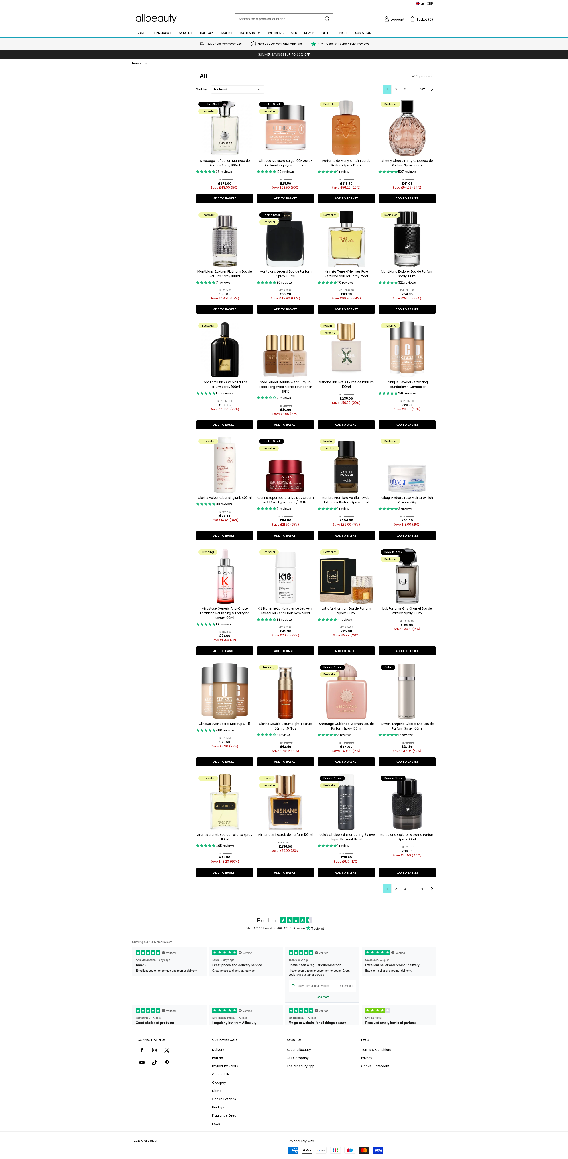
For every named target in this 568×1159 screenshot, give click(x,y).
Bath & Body (250, 33)
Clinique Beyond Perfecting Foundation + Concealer (407, 384)
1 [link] (387, 89)
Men (294, 33)
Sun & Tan (363, 33)
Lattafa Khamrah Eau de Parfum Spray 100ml (346, 610)
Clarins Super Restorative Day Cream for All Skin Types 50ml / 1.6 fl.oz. (285, 500)
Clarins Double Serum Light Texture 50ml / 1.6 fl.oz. (285, 726)
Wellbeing (276, 33)
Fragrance (163, 33)
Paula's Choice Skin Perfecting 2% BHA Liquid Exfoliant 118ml (346, 837)
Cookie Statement (375, 1066)
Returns (218, 1058)
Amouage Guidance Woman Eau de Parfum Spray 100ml (346, 726)
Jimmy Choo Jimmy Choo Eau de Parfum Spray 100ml (407, 163)
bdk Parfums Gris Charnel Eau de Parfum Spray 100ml (407, 610)
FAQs (216, 1123)
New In (309, 33)
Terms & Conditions (376, 1049)
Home (136, 63)
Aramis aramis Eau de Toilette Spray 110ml (224, 837)
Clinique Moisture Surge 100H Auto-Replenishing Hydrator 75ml (285, 163)
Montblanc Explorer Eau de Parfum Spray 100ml (407, 273)
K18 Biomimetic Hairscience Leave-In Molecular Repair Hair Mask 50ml (285, 610)
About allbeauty (299, 1049)
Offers (326, 33)
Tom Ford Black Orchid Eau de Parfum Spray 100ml (224, 384)
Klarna (216, 1091)
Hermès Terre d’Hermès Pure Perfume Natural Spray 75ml (346, 273)
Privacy (366, 1058)
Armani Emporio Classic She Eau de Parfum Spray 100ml (407, 726)
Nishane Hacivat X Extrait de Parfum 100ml (346, 384)
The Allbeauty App (300, 1066)
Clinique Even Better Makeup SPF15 (224, 724)
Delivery (218, 1049)
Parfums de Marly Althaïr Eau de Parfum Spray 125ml (346, 163)
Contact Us (220, 1074)
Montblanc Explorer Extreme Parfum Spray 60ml (407, 837)
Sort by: (201, 89)
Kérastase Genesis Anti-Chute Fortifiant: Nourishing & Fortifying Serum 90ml (224, 613)
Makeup (227, 33)
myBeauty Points (225, 1066)
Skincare (186, 33)
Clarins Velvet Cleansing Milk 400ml (225, 497)
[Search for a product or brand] (327, 18)
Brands (141, 33)
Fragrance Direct (225, 1115)
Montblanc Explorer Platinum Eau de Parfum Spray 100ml (224, 273)
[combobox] (284, 19)
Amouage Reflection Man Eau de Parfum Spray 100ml (225, 163)
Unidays (218, 1107)
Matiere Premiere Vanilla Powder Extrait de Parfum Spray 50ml (346, 500)
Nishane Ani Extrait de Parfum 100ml (285, 834)
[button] (394, 19)
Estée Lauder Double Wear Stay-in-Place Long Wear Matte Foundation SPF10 (285, 387)
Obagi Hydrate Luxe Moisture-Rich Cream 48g (407, 500)
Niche (343, 33)
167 (422, 89)
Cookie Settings (224, 1099)
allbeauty (150, 1141)
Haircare (207, 33)
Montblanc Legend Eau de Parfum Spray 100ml (286, 273)
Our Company (297, 1058)
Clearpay (219, 1082)
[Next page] (431, 89)
